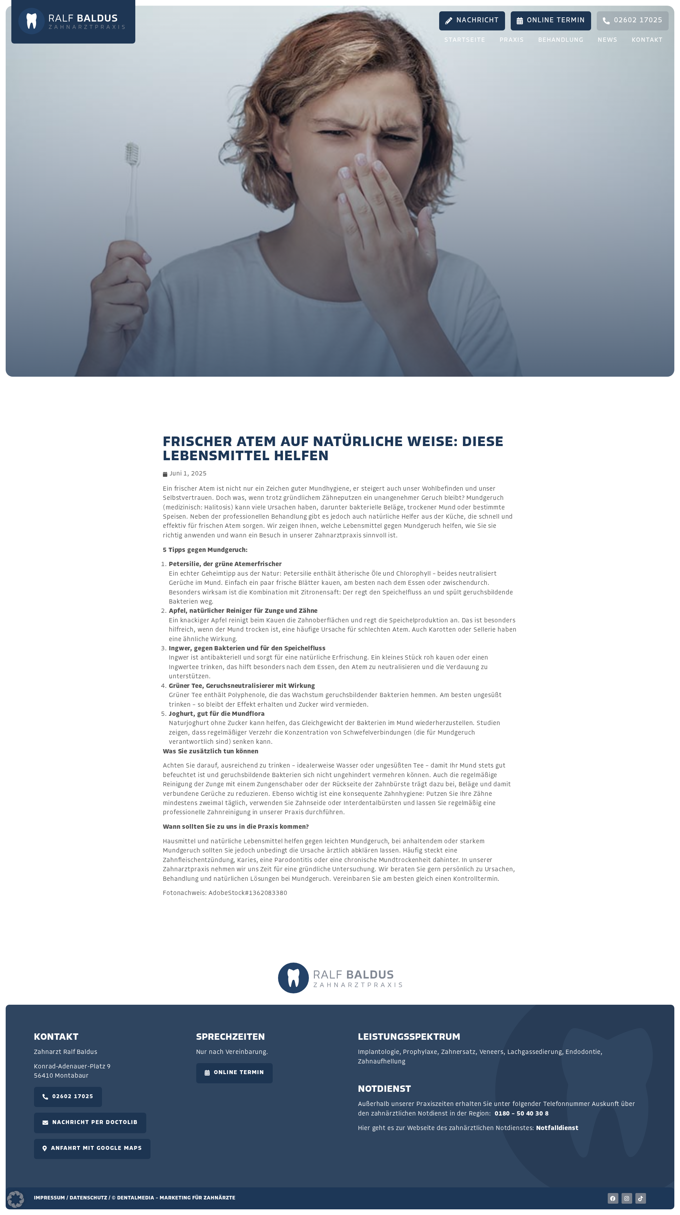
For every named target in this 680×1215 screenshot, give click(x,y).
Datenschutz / (91, 1198)
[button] (15, 1199)
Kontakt (647, 40)
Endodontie (583, 1052)
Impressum (49, 1198)
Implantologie (378, 1052)
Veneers (492, 1052)
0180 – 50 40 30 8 (522, 1114)
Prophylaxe (420, 1052)
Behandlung (561, 40)
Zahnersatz (458, 1052)
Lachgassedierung (535, 1052)
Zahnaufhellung (381, 1062)
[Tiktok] (640, 1198)
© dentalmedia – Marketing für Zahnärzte (174, 1198)
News (608, 40)
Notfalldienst (557, 1128)
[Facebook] (613, 1198)
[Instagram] (627, 1198)
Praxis (512, 40)
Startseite (465, 40)
